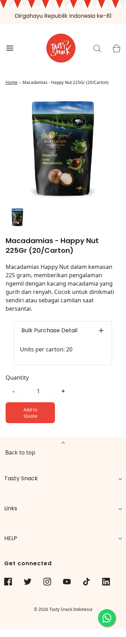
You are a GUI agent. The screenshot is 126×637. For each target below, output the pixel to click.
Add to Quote (30, 412)
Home (12, 82)
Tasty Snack (21, 478)
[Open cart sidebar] (116, 48)
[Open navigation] (9, 48)
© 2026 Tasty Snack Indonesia (63, 609)
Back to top (20, 452)
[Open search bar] (97, 48)
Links (10, 508)
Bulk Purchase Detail (49, 330)
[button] (17, 217)
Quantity (17, 377)
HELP (10, 538)
